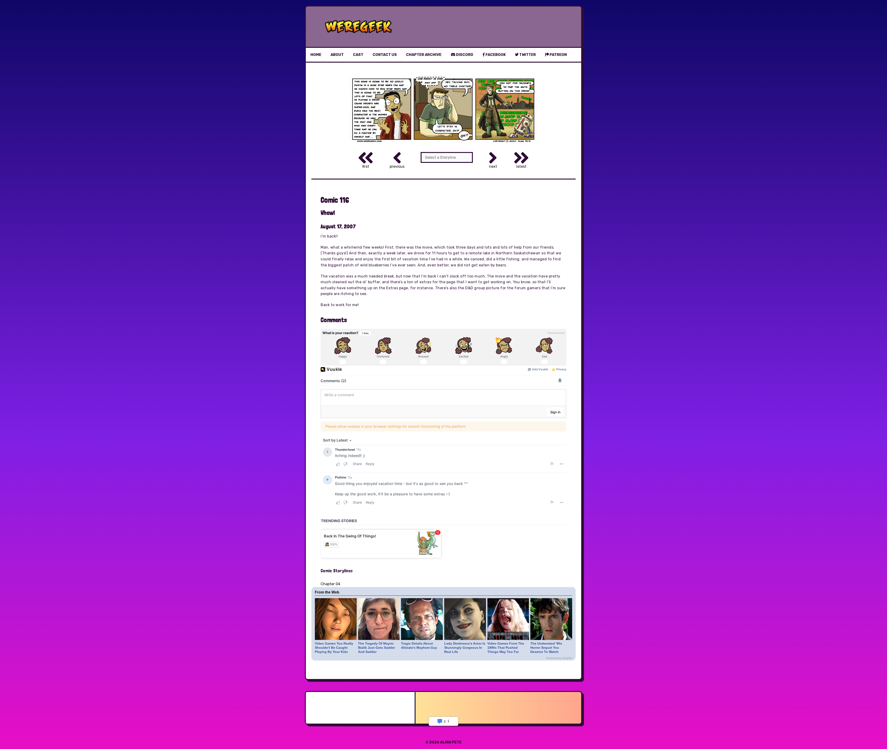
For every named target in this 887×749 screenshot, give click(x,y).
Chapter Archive (423, 54)
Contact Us (385, 54)
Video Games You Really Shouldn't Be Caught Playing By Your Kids (334, 648)
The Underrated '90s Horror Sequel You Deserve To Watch (546, 648)
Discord (464, 54)
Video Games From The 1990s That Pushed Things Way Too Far (505, 648)
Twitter (527, 54)
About (337, 54)
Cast (358, 54)
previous (397, 166)
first (365, 166)
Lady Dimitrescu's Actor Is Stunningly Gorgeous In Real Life (464, 648)
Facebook (495, 54)
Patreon (558, 54)
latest (521, 166)
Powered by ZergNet (559, 658)
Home (315, 54)
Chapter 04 (330, 584)
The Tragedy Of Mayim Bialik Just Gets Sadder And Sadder (376, 648)
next (493, 166)
